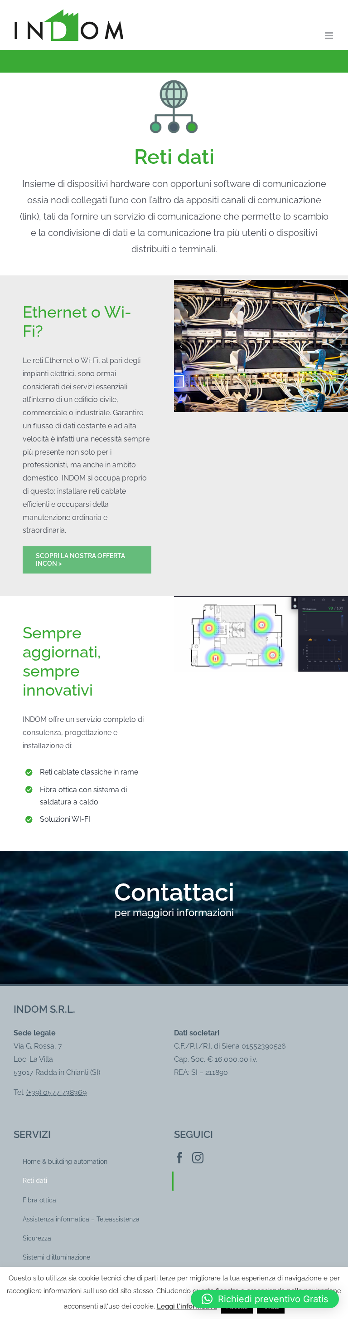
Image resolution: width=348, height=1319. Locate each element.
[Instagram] (197, 1157)
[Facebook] (179, 1157)
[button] (265, 1299)
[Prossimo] (341, 346)
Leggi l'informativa (187, 1306)
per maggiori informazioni (174, 912)
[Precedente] (181, 346)
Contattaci (174, 892)
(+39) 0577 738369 (56, 1092)
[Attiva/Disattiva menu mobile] (329, 35)
